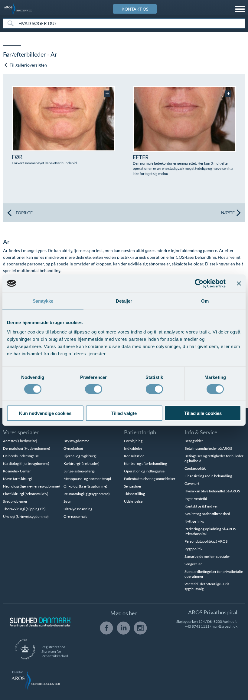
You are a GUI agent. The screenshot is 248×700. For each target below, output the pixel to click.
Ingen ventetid (195, 498)
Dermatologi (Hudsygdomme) (26, 448)
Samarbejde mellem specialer (207, 556)
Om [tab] (205, 300)
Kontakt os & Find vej (200, 506)
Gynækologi (73, 448)
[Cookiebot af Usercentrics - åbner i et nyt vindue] (199, 283)
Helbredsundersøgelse (21, 456)
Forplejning (133, 441)
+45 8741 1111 (197, 626)
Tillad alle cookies (203, 413)
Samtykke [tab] (43, 300)
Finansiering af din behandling (208, 476)
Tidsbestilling (134, 493)
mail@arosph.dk (224, 626)
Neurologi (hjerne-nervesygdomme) (31, 486)
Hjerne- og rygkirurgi (80, 456)
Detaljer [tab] (124, 300)
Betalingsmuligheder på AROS (208, 448)
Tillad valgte (124, 413)
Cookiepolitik (195, 468)
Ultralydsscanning (78, 509)
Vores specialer (21, 432)
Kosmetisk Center (17, 471)
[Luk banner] (239, 283)
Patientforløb (140, 432)
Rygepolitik (193, 549)
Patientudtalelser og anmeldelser (149, 478)
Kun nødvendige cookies (45, 413)
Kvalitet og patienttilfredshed (207, 513)
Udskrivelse (133, 501)
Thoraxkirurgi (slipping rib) (24, 509)
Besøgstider (193, 441)
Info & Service (200, 432)
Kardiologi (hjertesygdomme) (26, 463)
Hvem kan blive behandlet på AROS (212, 491)
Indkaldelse (133, 448)
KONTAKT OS (135, 9)
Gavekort (191, 483)
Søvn (67, 501)
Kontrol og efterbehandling (145, 463)
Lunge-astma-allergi (79, 471)
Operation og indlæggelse (144, 471)
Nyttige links (194, 521)
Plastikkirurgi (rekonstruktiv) (25, 493)
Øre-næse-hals (75, 516)
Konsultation (134, 456)
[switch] (93, 388)
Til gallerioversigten (28, 64)
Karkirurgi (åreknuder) (82, 463)
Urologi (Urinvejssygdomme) (26, 516)
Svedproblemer (15, 501)
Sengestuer (133, 486)
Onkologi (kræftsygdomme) (85, 486)
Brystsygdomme (76, 441)
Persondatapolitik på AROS (205, 541)
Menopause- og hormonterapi (87, 478)
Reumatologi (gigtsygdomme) (87, 493)
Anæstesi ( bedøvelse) (20, 441)
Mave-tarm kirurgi (17, 478)
